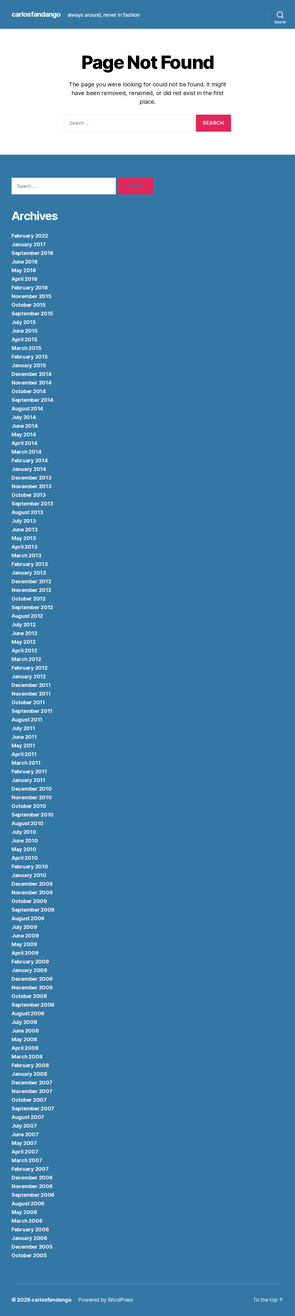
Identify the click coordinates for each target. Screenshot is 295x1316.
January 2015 (29, 365)
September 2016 (32, 253)
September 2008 (33, 1005)
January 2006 (29, 1238)
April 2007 (25, 1152)
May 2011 (23, 746)
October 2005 (29, 1255)
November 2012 (31, 590)
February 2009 (30, 962)
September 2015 (32, 313)
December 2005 (32, 1247)
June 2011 (24, 737)
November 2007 (32, 1091)
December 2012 (31, 581)
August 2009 (28, 918)
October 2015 (29, 305)
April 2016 (24, 279)
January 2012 (29, 676)
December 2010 (32, 789)
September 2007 (33, 1108)
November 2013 (32, 486)
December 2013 (32, 478)
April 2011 (24, 754)
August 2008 (28, 1013)
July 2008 (24, 1022)
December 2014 (32, 374)
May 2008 (24, 1039)
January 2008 (29, 1074)
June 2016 (25, 262)
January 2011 (28, 780)
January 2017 (29, 244)
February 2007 (30, 1169)
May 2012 (24, 642)
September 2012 (32, 607)
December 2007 (32, 1083)
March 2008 (27, 1057)
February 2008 (30, 1065)
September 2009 (33, 910)
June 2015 (25, 331)
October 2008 (29, 996)
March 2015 (26, 348)
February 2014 (30, 460)
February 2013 (30, 564)
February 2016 (30, 288)
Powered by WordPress (105, 1300)
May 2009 (24, 944)
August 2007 (28, 1117)
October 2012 (29, 599)
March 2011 (26, 763)
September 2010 (33, 815)
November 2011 (31, 694)
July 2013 (24, 521)
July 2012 (24, 625)
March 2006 (27, 1221)
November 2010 (32, 797)
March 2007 (27, 1160)
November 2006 (32, 1186)
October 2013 (29, 495)
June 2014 (25, 426)
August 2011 (27, 720)
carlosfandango (36, 14)
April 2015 (24, 339)
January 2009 (29, 970)
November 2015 (32, 296)
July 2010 (24, 832)
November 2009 (32, 892)
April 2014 (24, 443)
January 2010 (29, 875)
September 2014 (32, 400)
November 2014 (32, 383)
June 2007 (25, 1134)
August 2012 (27, 616)
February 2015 (30, 357)
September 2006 (33, 1195)
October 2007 (29, 1100)
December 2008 (32, 979)
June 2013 (25, 530)
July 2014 (24, 417)
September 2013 (32, 504)
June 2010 (25, 841)
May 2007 (24, 1143)
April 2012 (24, 650)
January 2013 (29, 573)
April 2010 (24, 858)
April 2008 (25, 1048)
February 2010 (30, 867)
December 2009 (32, 884)
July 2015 (24, 322)
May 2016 (24, 270)
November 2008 (32, 987)
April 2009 (25, 953)
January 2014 (29, 469)
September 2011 (32, 711)
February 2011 (29, 771)
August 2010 (28, 823)
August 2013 (27, 512)
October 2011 (28, 702)
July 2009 (24, 927)
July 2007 (24, 1126)
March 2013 (26, 555)
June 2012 (24, 633)
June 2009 (25, 936)
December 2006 (32, 1178)
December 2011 (31, 685)
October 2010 (29, 806)
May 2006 (24, 1212)
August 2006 (28, 1204)
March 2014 (26, 452)
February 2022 (30, 236)
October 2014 (29, 391)
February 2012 (30, 668)
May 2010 (24, 849)
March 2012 (26, 659)
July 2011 (23, 728)
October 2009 (29, 901)
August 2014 (27, 409)
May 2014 (24, 434)
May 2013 (24, 538)
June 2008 (25, 1031)
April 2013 (24, 547)
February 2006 (30, 1229)
